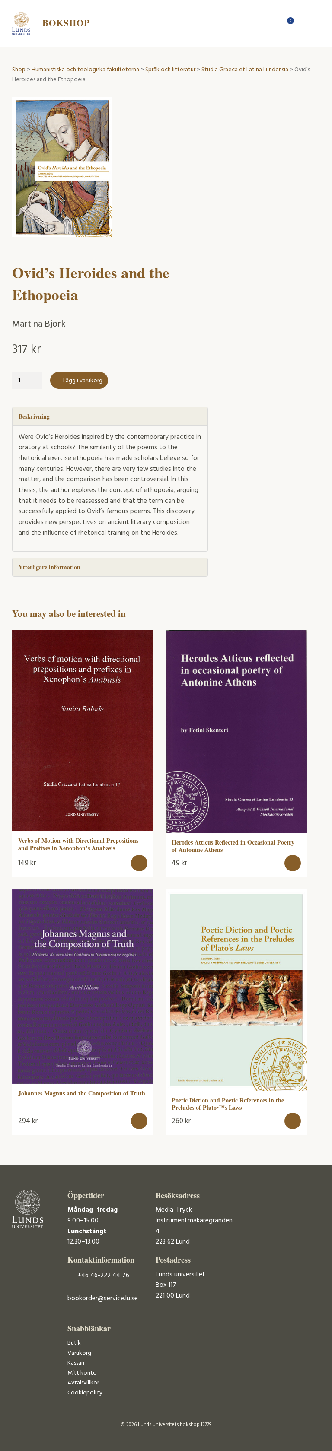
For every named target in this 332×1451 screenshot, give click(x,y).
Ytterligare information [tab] (49, 567)
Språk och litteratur (170, 70)
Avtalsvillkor (83, 1383)
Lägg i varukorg (82, 381)
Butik (74, 1343)
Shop (19, 70)
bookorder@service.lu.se (102, 1298)
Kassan (75, 1363)
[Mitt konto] (303, 23)
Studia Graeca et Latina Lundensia (244, 70)
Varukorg (79, 1353)
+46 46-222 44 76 (103, 1275)
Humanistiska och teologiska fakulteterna (85, 70)
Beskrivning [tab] (34, 416)
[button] (139, 863)
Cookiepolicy (84, 1393)
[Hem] (273, 23)
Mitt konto (82, 1373)
